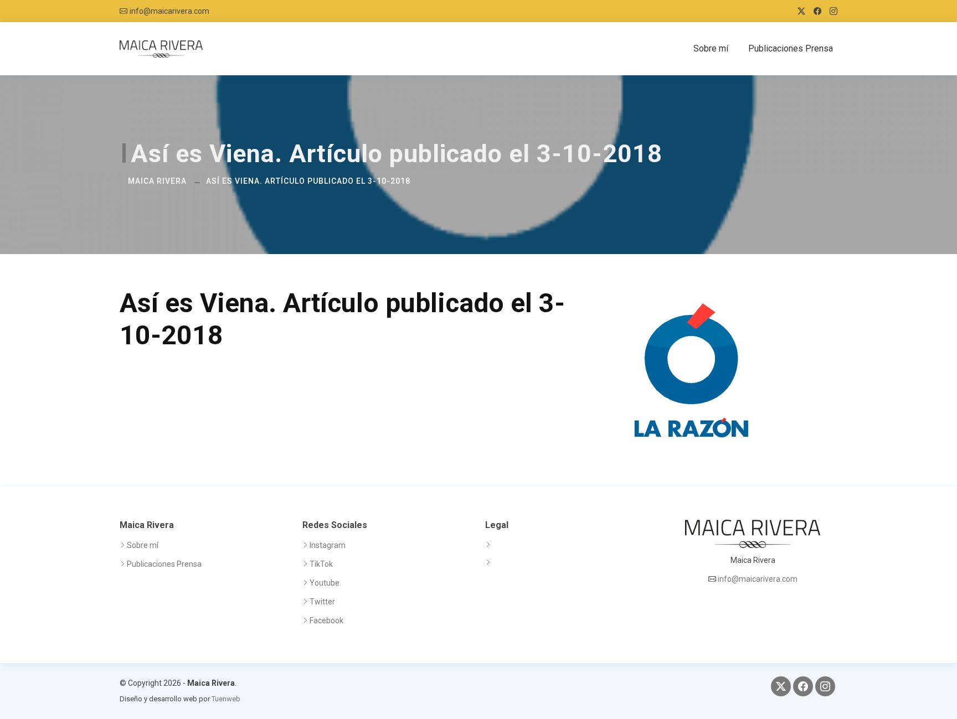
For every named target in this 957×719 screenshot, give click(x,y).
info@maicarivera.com (169, 11)
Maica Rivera (157, 181)
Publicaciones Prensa (790, 48)
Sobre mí (710, 48)
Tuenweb (226, 699)
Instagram (328, 545)
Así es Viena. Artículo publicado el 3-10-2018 (308, 181)
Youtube (324, 583)
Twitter (322, 602)
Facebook (326, 620)
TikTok (321, 564)
